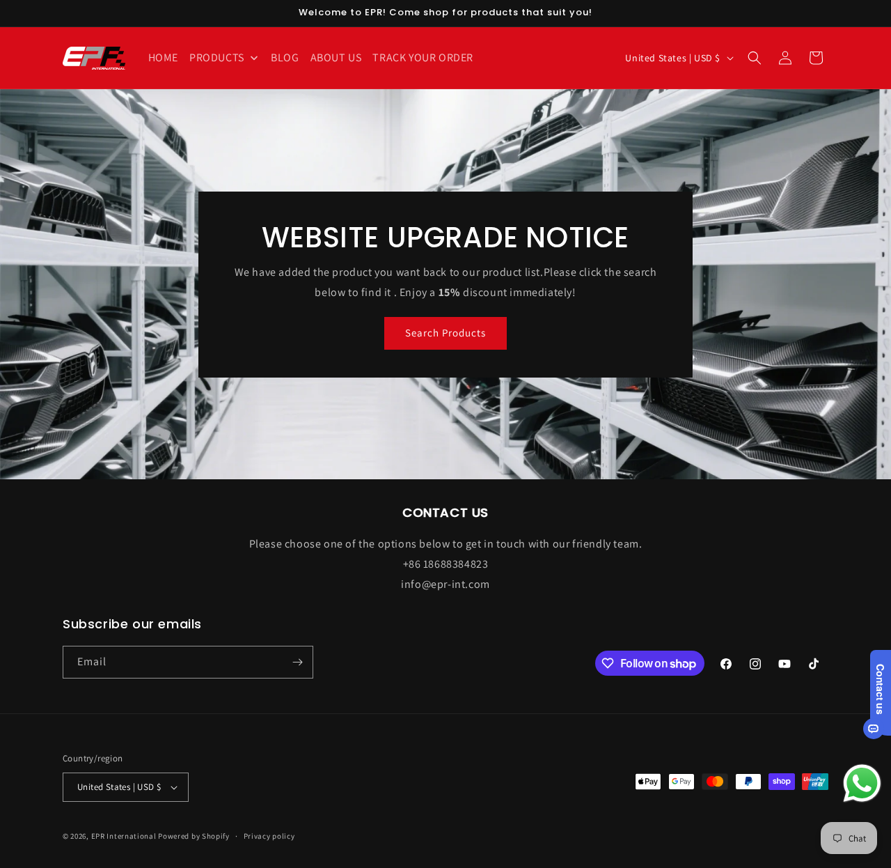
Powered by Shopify (194, 836)
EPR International (124, 836)
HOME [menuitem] (163, 57)
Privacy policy (269, 836)
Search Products (445, 332)
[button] (754, 57)
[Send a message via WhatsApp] (862, 783)
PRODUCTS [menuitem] (216, 57)
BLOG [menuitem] (285, 57)
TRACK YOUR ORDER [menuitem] (422, 57)
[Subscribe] (297, 662)
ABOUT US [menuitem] (336, 57)
